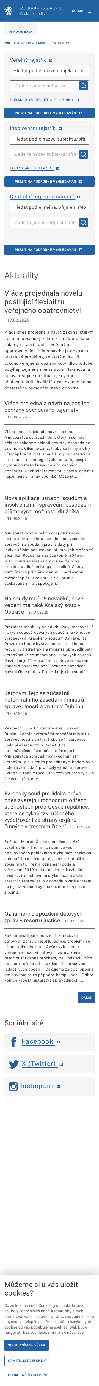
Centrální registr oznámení (42, 196)
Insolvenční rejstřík (33, 128)
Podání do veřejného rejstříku (42, 100)
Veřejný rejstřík (29, 60)
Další (86, 998)
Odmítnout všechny (27, 1361)
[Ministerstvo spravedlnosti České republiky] (33, 11)
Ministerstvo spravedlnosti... (27, 43)
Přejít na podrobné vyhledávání (46, 113)
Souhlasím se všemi (26, 1345)
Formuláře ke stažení (32, 168)
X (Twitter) (40, 1063)
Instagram (37, 1086)
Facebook (38, 1041)
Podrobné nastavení (27, 1375)
